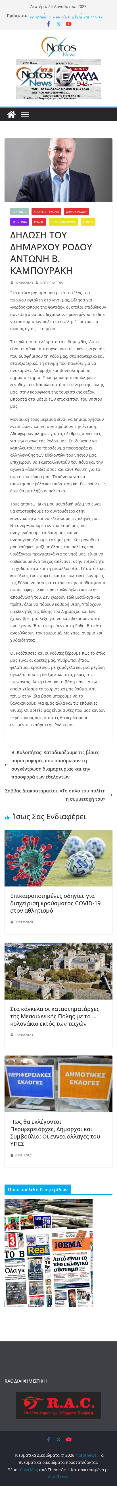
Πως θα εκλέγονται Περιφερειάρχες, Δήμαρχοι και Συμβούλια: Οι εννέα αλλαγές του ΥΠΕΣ (55, 1133)
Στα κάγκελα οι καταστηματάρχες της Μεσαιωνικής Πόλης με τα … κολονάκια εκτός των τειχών (54, 1016)
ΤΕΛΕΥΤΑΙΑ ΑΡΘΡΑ (63, 222)
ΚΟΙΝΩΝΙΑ (19, 222)
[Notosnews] (11, 114)
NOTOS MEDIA (51, 282)
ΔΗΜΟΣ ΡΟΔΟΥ (76, 212)
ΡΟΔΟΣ (39, 222)
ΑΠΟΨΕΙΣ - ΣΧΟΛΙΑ (46, 212)
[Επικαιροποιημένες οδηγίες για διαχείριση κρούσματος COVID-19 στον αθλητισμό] (58, 834)
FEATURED (19, 212)
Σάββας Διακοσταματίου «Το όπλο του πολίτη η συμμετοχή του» (55, 795)
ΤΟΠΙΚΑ (88, 222)
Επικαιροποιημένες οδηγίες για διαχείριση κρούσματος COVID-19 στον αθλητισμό (55, 903)
